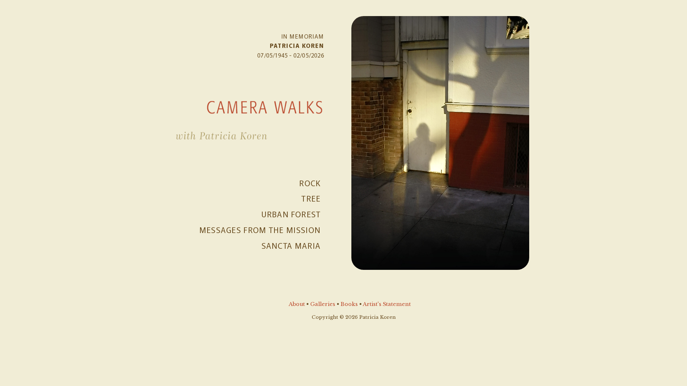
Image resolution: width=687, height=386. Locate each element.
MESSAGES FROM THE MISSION (260, 229)
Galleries (322, 304)
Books (349, 304)
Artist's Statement (387, 304)
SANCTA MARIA (291, 245)
